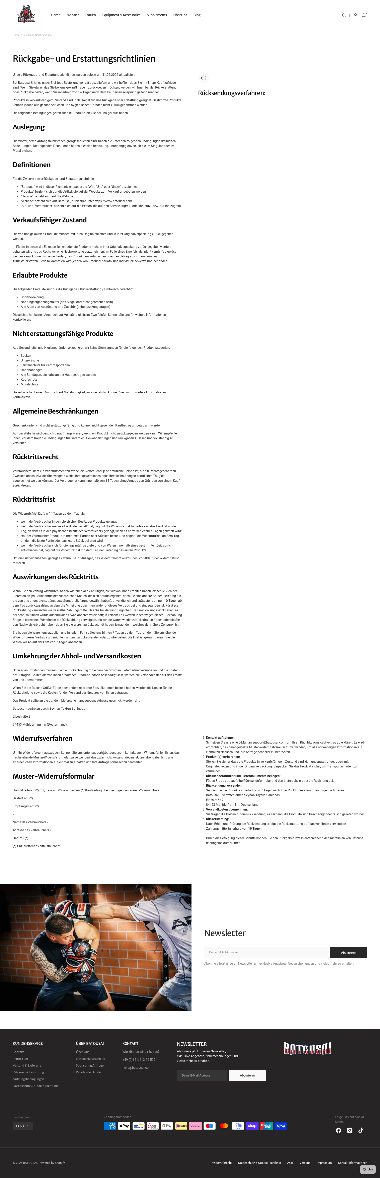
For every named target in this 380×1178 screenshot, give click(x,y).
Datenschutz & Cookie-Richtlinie (35, 1085)
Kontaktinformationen (352, 1163)
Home (16, 35)
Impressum (20, 1058)
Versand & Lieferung (27, 1065)
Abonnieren (247, 1075)
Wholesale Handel (89, 1072)
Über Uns (82, 1052)
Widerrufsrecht (222, 1163)
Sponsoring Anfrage (90, 1065)
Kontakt (18, 1052)
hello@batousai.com (136, 1068)
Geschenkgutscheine (90, 1058)
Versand (304, 1163)
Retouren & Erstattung (28, 1072)
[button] (344, 15)
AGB (290, 1163)
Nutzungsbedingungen (28, 1079)
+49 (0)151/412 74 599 (138, 1060)
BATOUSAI (30, 1163)
